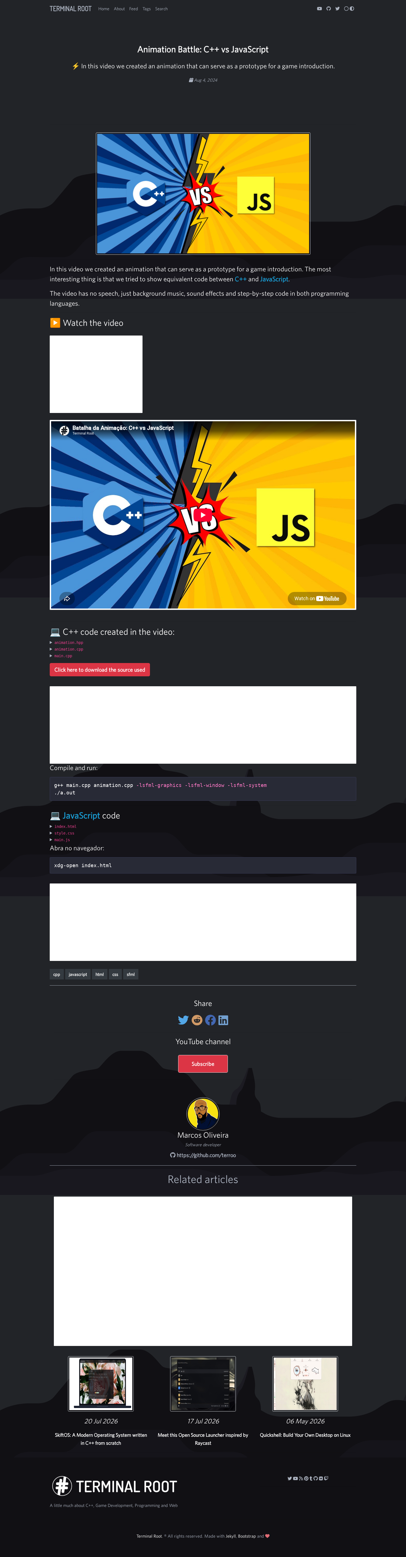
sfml (131, 974)
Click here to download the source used (99, 669)
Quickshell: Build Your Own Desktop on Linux (305, 1435)
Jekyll (231, 1535)
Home (103, 8)
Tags (147, 8)
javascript (78, 974)
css (115, 974)
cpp (56, 974)
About (119, 8)
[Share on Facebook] (211, 1020)
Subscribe (203, 1063)
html (100, 974)
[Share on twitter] (184, 1020)
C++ (241, 279)
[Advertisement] (203, 101)
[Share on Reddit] (198, 1020)
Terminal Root (71, 8)
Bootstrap (247, 1535)
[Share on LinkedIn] (223, 1020)
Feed (133, 8)
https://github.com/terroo (205, 1155)
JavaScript (274, 279)
